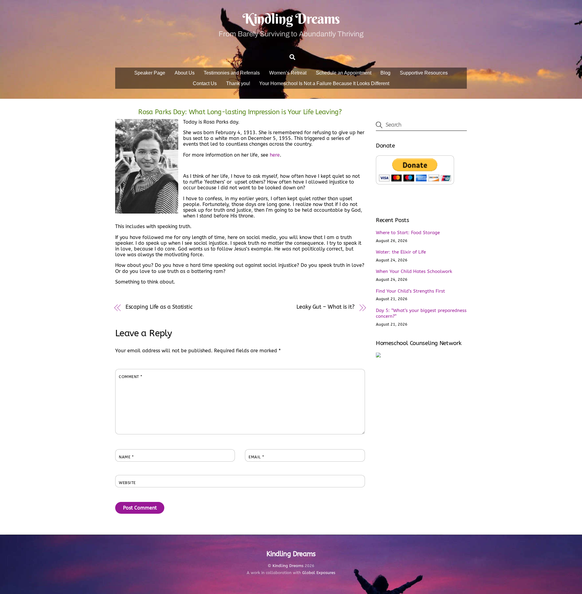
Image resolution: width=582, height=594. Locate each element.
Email (256, 457)
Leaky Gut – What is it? (325, 307)
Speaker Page (149, 72)
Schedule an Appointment (343, 72)
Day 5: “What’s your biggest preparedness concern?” (421, 313)
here (274, 155)
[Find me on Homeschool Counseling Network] (378, 356)
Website (127, 482)
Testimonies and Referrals (232, 72)
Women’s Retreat (287, 72)
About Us (185, 72)
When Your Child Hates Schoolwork (414, 271)
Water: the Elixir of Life (401, 252)
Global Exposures (318, 572)
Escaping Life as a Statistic (159, 307)
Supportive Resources (424, 72)
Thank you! (238, 83)
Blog (385, 72)
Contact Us (205, 83)
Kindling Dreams (288, 565)
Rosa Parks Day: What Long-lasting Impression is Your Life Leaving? (240, 112)
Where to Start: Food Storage (408, 232)
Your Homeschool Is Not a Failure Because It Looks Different (324, 83)
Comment (130, 376)
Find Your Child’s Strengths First (410, 291)
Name (126, 457)
